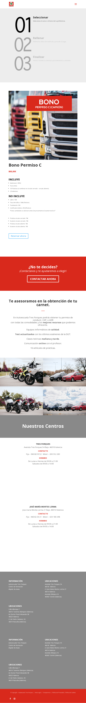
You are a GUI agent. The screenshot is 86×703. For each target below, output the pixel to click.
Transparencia (47, 692)
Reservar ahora (18, 236)
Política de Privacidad (58, 692)
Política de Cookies (70, 692)
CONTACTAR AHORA (43, 279)
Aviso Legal (38, 692)
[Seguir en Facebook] (10, 698)
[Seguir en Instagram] (14, 698)
